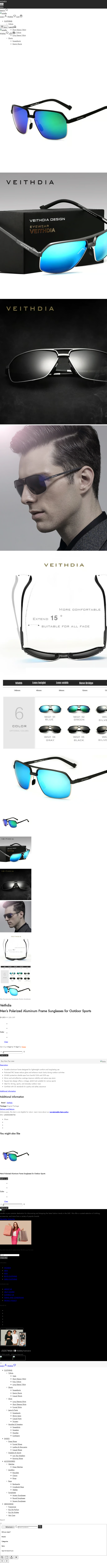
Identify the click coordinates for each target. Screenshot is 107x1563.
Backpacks (16, 1484)
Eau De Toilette (13, 1512)
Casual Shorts (17, 1396)
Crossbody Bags (18, 1487)
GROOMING (8, 1504)
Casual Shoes (17, 1450)
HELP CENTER (9, 1292)
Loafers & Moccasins (20, 1447)
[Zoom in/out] (2, 1557)
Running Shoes (18, 1458)
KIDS (1, 7)
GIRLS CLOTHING (10, 1279)
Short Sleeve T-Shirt (19, 30)
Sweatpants (16, 1413)
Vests (14, 1376)
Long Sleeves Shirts (19, 1401)
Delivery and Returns (7, 1109)
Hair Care (11, 1515)
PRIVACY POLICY (10, 1300)
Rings (14, 1478)
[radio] (8, 1023)
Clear (6, 1042)
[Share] (11, 1557)
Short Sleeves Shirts (19, 1404)
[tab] (53, 1065)
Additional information (8, 1091)
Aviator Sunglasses (25, 999)
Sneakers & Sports (14, 1453)
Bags (10, 1481)
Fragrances (12, 1507)
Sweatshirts (16, 1427)
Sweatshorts (17, 41)
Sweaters (16, 1430)
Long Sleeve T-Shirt (19, 35)
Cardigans (16, 1435)
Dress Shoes (12, 1441)
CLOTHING (8, 21)
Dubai (24, 1047)
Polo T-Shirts (17, 32)
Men (1, 999)
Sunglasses (15, 999)
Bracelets (16, 1472)
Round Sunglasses (19, 1498)
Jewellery (11, 1470)
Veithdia (9, 1102)
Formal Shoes (17, 1444)
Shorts (10, 38)
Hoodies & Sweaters (15, 1424)
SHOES (7, 1438)
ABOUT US (8, 1289)
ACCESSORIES (9, 1461)
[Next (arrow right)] (7, 1561)
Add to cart (4, 1055)
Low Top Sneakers (19, 1455)
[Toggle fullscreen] (7, 1557)
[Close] (1, 1523)
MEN (2, 4)
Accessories (7, 999)
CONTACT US (9, 1295)
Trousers (15, 1421)
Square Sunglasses (19, 1501)
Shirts (10, 1399)
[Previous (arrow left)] (2, 1561)
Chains (15, 1475)
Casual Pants (17, 1418)
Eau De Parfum (13, 1509)
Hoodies (15, 1433)
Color (2, 1032)
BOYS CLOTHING (10, 1276)
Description (4, 1065)
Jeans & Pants (13, 1410)
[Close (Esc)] (16, 1557)
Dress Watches (18, 1467)
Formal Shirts (17, 1407)
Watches (11, 1464)
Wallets (15, 1490)
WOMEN (3, 1)
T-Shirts (10, 24)
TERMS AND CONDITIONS (14, 1297)
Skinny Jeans (17, 1416)
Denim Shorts (17, 44)
